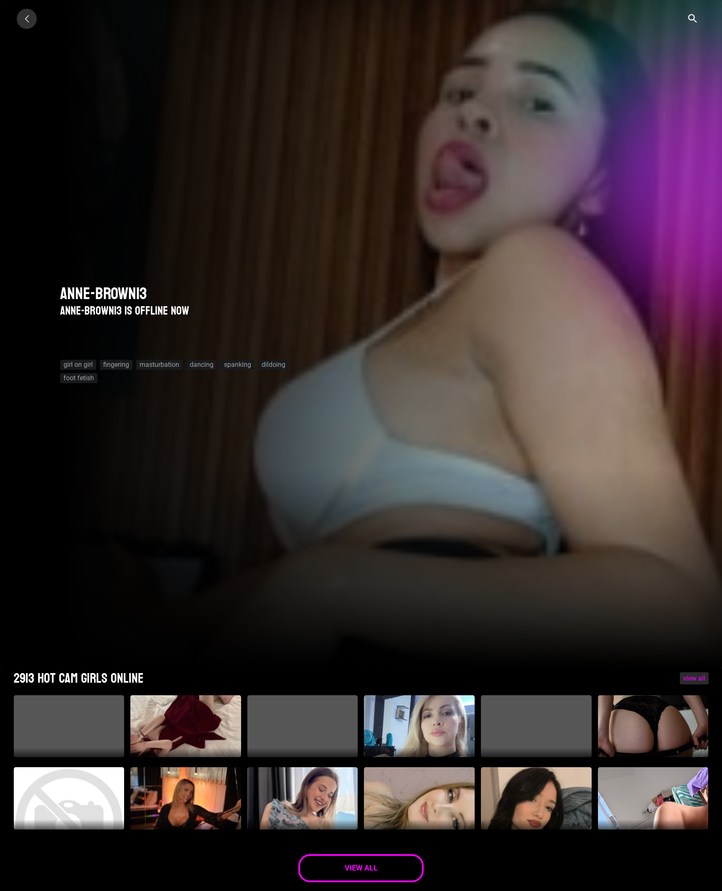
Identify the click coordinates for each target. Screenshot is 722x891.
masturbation (159, 365)
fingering (116, 365)
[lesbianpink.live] (27, 19)
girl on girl (78, 365)
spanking (237, 365)
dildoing (273, 365)
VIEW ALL (694, 678)
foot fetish (79, 378)
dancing (202, 365)
